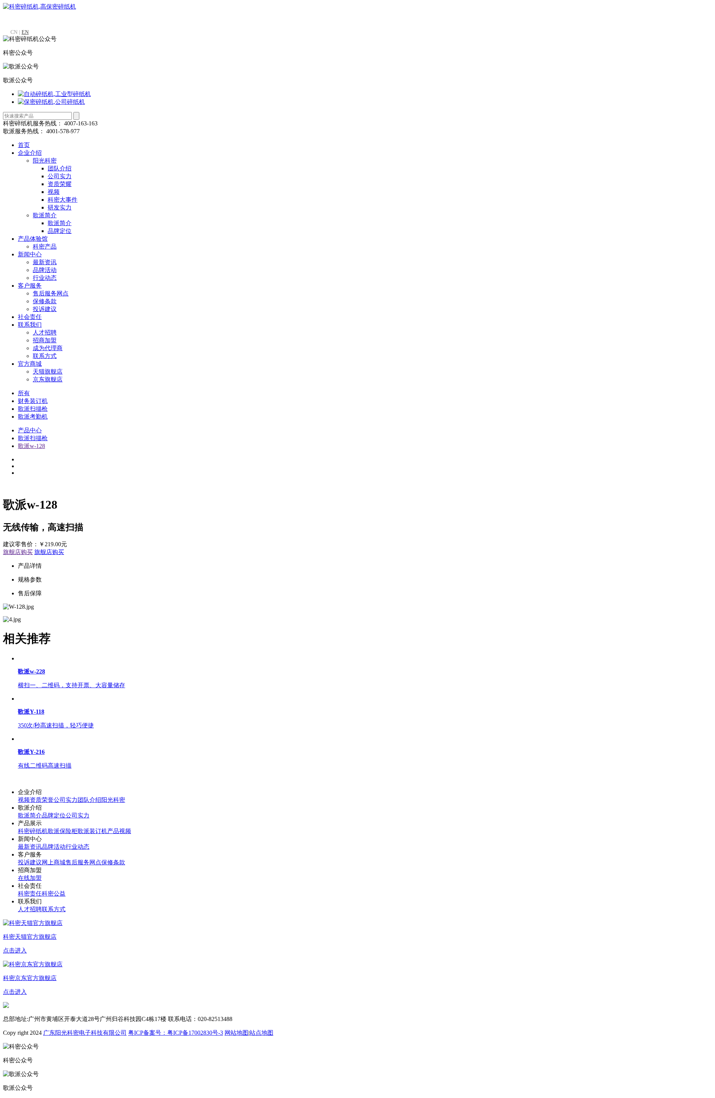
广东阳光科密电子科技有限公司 (85, 1033)
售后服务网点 (51, 293)
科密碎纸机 (33, 831)
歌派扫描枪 (33, 409)
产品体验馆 (33, 239)
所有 (24, 393)
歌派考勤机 (33, 416)
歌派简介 (45, 215)
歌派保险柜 (62, 831)
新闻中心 (30, 254)
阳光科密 (45, 160)
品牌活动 (45, 270)
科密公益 (54, 893)
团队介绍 (60, 168)
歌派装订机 (92, 831)
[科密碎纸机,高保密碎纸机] (39, 6)
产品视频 (119, 831)
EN (25, 32)
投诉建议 (45, 309)
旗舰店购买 (18, 552)
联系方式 (45, 356)
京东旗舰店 (48, 379)
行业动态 (45, 278)
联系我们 (30, 324)
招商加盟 (45, 340)
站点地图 (261, 1033)
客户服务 (30, 285)
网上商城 (54, 862)
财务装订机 (33, 401)
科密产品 (45, 246)
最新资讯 (45, 262)
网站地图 (236, 1033)
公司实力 (60, 176)
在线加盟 (30, 878)
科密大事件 (62, 199)
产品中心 (30, 430)
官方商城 (30, 364)
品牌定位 (60, 231)
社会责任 (30, 317)
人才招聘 (45, 332)
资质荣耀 (60, 184)
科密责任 (30, 893)
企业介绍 (30, 153)
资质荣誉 (42, 800)
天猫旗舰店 (48, 371)
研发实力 (60, 207)
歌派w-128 (31, 446)
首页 (24, 145)
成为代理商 (48, 348)
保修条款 (45, 301)
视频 (54, 192)
